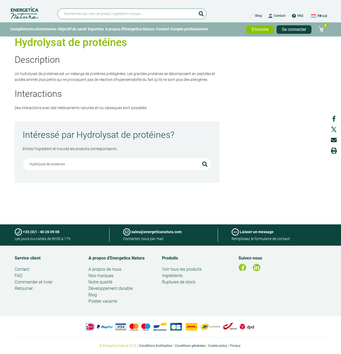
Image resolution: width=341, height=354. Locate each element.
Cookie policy (217, 346)
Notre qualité (100, 282)
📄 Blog (256, 16)
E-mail (333, 140)
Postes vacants (102, 301)
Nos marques (100, 275)
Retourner (24, 288)
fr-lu (322, 16)
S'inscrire (260, 29)
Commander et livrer (33, 282)
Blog (92, 294)
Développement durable (110, 288)
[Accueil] (30, 12)
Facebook (333, 118)
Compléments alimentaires (33, 29)
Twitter (333, 129)
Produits (170, 258)
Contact (279, 16)
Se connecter (294, 29)
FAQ (300, 16)
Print (333, 150)
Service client (27, 258)
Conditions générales (190, 346)
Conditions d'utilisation (155, 346)
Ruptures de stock (179, 282)
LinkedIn (256, 267)
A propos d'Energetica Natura (130, 29)
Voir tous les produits (182, 269)
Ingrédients (172, 275)
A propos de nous (104, 269)
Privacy (235, 346)
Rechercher (201, 12)
